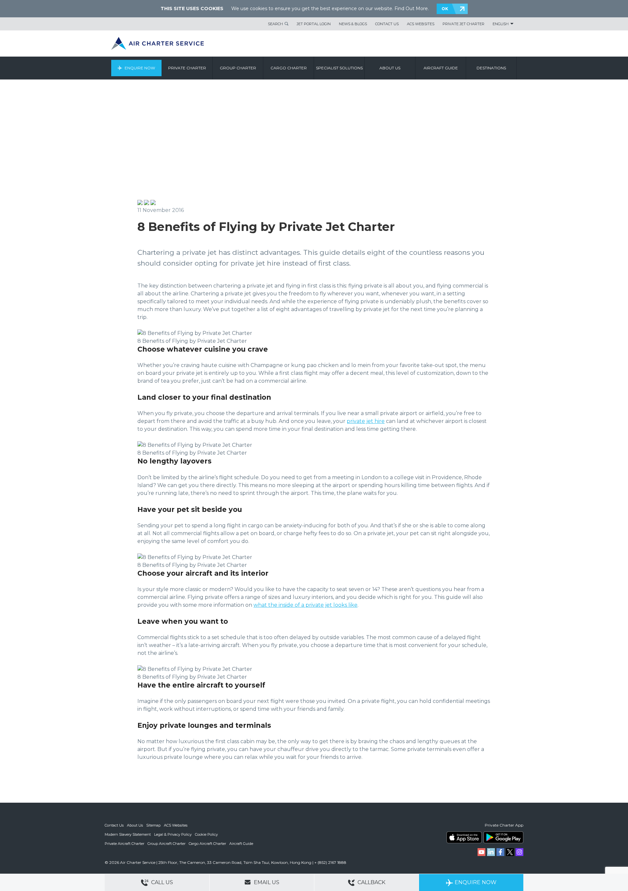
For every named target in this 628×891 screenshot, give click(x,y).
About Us (135, 825)
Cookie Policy (206, 834)
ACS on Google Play (503, 837)
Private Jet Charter (463, 24)
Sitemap (153, 825)
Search (275, 24)
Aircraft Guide (441, 67)
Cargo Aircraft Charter (207, 843)
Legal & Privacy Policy (173, 834)
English (501, 24)
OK (445, 8)
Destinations (491, 67)
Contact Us (387, 24)
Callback (370, 882)
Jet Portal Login (314, 24)
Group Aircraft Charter (166, 843)
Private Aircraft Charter (124, 843)
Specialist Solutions (339, 67)
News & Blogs (353, 24)
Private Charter (187, 67)
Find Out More (411, 8)
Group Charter (238, 67)
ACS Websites (420, 24)
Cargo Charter (288, 67)
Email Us (266, 882)
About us (389, 67)
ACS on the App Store (464, 837)
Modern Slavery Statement (128, 834)
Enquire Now (140, 67)
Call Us (161, 882)
